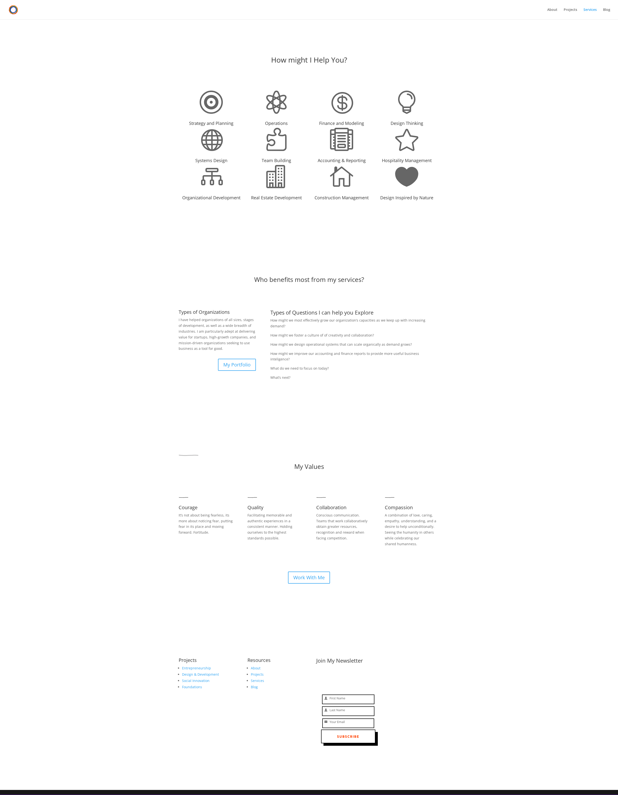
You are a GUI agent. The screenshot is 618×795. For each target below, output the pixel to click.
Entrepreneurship (196, 668)
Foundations (192, 687)
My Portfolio (237, 364)
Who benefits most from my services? (309, 280)
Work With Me (309, 577)
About (552, 10)
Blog (606, 10)
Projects (570, 10)
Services (590, 10)
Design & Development (200, 674)
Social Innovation (196, 680)
